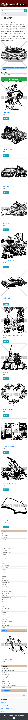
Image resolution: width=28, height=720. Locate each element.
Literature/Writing (6, 593)
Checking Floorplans (7, 677)
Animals (4, 539)
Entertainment (5, 565)
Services (4, 617)
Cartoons (4, 550)
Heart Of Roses (8, 409)
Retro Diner (23, 14)
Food (3, 578)
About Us (3, 702)
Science (4, 612)
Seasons (4, 614)
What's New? (5, 630)
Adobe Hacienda (8, 447)
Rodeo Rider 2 (7, 112)
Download (4, 72)
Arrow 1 (5, 521)
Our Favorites (5, 535)
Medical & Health (6, 597)
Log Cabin (6, 186)
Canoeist (6, 224)
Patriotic (4, 604)
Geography (5, 580)
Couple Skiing (7, 660)
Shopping (4, 619)
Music (3, 602)
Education (4, 563)
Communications (6, 552)
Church (5, 372)
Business (4, 546)
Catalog (7, 14)
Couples (4, 554)
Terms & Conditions (6, 708)
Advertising (5, 537)
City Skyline (5, 679)
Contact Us (4, 711)
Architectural (14, 14)
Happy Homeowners (7, 683)
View (6, 118)
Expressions (5, 567)
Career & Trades (6, 548)
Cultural (4, 556)
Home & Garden (6, 582)
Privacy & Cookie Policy (7, 705)
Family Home (5, 681)
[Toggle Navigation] (2, 2)
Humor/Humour (6, 587)
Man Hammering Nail (7, 687)
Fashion (4, 574)
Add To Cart (15, 79)
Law (3, 533)
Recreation (5, 610)
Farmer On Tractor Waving (12, 261)
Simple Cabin (7, 149)
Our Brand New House (8, 670)
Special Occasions (7, 621)
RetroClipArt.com (19, 715)
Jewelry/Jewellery (6, 591)
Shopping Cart (6, 690)
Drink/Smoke (5, 559)
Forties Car (6, 298)
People (3, 606)
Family (3, 569)
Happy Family (5, 668)
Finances (4, 576)
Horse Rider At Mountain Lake (13, 335)
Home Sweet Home (7, 674)
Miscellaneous (5, 599)
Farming (4, 572)
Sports (3, 623)
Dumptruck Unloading (10, 484)
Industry (4, 589)
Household (5, 584)
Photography (5, 608)
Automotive (5, 544)
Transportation (6, 625)
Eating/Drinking (6, 561)
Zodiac (3, 627)
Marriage (4, 595)
